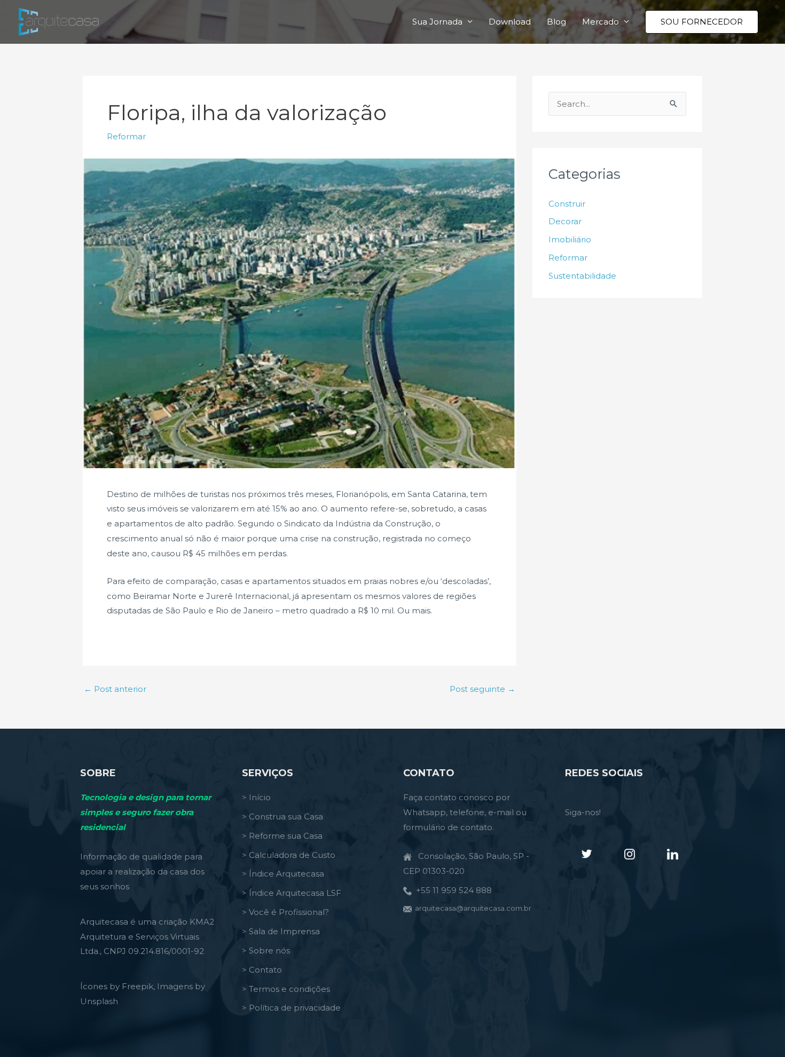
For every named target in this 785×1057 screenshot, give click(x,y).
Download (510, 22)
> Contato (262, 970)
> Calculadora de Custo (288, 855)
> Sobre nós (266, 950)
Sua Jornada (437, 22)
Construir (566, 204)
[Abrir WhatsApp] (758, 1030)
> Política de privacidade (291, 1008)
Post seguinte (482, 689)
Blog (556, 22)
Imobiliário (569, 239)
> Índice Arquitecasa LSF (291, 893)
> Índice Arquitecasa (283, 874)
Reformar (126, 136)
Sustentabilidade (582, 276)
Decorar (565, 221)
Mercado (600, 22)
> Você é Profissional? (285, 912)
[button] (701, 22)
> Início (256, 797)
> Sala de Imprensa (281, 931)
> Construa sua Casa (282, 816)
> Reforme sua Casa (282, 836)
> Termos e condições (286, 989)
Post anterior (115, 689)
